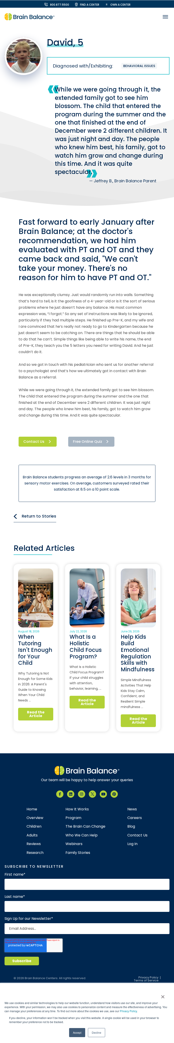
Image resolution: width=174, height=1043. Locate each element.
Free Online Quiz (87, 441)
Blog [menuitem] (131, 826)
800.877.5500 (59, 5)
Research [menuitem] (35, 852)
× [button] (162, 995)
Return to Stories (39, 516)
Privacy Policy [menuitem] (148, 977)
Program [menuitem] (73, 817)
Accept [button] (77, 1032)
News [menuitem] (132, 809)
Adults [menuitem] (32, 835)
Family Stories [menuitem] (77, 852)
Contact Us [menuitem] (137, 835)
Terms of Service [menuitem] (146, 980)
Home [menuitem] (32, 809)
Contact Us (34, 441)
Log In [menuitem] (132, 843)
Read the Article (35, 714)
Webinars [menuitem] (73, 843)
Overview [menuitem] (35, 817)
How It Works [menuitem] (77, 809)
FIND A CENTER (89, 5)
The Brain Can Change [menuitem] (85, 826)
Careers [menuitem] (134, 817)
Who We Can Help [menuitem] (81, 835)
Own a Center (120, 5)
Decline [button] (96, 1032)
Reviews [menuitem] (34, 843)
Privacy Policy (128, 1011)
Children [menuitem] (34, 826)
